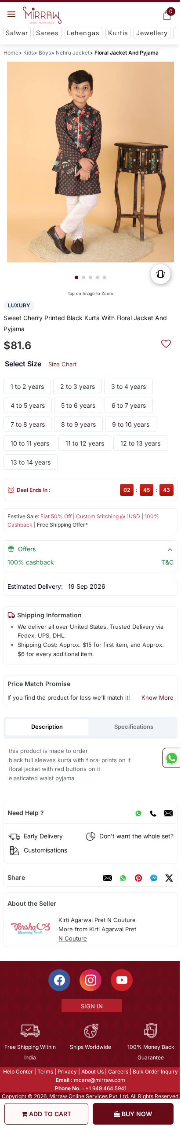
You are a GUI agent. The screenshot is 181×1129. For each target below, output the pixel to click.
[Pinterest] (138, 878)
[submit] (166, 343)
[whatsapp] (123, 878)
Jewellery (152, 33)
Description (47, 726)
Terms (45, 1071)
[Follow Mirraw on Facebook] (59, 980)
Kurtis (118, 33)
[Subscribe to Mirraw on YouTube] (121, 980)
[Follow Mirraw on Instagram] (90, 980)
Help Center (18, 1071)
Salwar (17, 33)
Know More (157, 697)
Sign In (91, 1006)
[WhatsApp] (138, 813)
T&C (167, 562)
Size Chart (62, 364)
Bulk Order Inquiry (154, 1071)
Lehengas (83, 33)
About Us (92, 1071)
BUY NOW (136, 1114)
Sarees (47, 33)
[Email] (168, 813)
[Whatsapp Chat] (171, 758)
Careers (118, 1071)
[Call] (152, 813)
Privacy (66, 1071)
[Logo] (42, 15)
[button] (76, 277)
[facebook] (153, 878)
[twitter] (169, 878)
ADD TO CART (49, 1114)
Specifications (133, 726)
